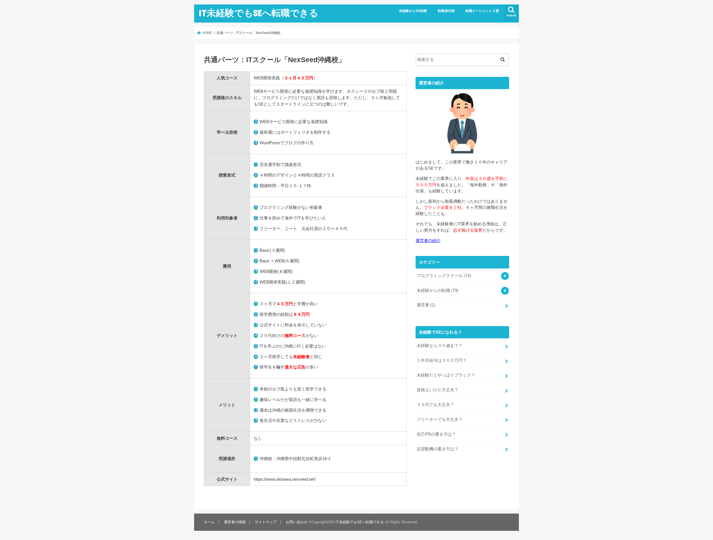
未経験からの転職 (437, 290)
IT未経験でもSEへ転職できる (258, 12)
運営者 (426, 305)
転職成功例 (446, 11)
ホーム (209, 522)
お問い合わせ (296, 522)
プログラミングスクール (444, 275)
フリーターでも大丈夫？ (440, 419)
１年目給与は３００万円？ (442, 360)
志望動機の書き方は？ (437, 449)
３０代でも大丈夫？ (435, 404)
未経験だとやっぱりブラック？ (446, 375)
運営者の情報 (235, 522)
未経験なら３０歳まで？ (440, 345)
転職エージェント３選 (482, 11)
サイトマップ (266, 522)
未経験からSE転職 (413, 11)
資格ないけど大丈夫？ (437, 390)
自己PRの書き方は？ (436, 434)
